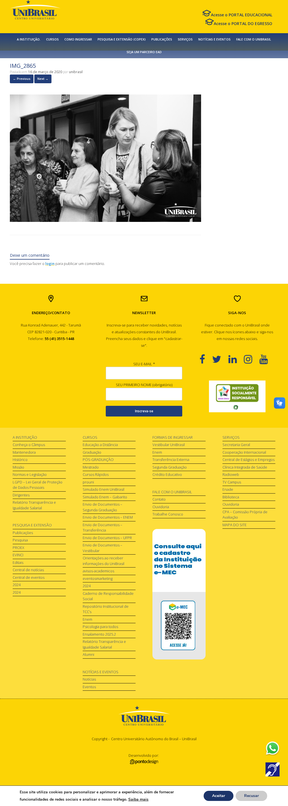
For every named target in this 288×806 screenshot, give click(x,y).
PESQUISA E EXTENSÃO (32, 525)
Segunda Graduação (169, 467)
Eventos (89, 686)
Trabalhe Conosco (167, 514)
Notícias (89, 679)
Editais (18, 562)
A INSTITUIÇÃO (25, 437)
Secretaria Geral (236, 444)
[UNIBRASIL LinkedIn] (236, 359)
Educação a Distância (100, 444)
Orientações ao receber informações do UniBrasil (103, 560)
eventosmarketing (97, 578)
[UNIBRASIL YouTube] (267, 359)
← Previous (21, 78)
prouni (88, 482)
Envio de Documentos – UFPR (107, 537)
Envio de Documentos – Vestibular (102, 547)
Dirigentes (21, 494)
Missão (18, 467)
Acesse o (241, 14)
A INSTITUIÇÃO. (28, 39)
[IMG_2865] (105, 220)
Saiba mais (138, 799)
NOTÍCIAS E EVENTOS (214, 39)
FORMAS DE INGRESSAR (172, 437)
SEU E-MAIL (144, 363)
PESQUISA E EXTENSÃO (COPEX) (122, 39)
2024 (17, 584)
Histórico (20, 459)
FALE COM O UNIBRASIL (253, 39)
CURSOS (52, 39)
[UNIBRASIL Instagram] (251, 359)
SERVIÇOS (185, 39)
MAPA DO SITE (234, 524)
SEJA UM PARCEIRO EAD (144, 52)
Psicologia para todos (100, 626)
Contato (159, 499)
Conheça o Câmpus (29, 444)
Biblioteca (230, 496)
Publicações (23, 532)
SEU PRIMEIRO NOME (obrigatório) (144, 384)
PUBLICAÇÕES (161, 39)
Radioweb (230, 474)
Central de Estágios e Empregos (248, 459)
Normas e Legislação (30, 474)
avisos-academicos (98, 570)
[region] (237, 396)
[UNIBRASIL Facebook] (205, 359)
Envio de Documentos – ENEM (108, 517)
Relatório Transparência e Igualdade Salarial (34, 505)
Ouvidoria (160, 506)
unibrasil (76, 71)
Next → (42, 78)
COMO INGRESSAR (78, 39)
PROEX (18, 547)
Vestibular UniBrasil (168, 444)
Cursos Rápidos (96, 474)
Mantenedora (24, 452)
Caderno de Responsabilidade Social (108, 596)
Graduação (92, 452)
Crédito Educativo (167, 474)
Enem (87, 619)
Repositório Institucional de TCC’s (106, 609)
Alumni (88, 654)
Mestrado (91, 467)
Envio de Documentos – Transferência (102, 527)
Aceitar (218, 795)
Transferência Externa (170, 459)
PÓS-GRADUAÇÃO (98, 459)
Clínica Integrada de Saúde (244, 467)
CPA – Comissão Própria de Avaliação (244, 514)
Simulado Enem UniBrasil (103, 489)
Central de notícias (28, 569)
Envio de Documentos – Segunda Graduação (102, 507)
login (50, 263)
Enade (227, 489)
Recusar (251, 795)
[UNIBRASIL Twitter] (220, 359)
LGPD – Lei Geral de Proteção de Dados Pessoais (37, 484)
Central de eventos (28, 577)
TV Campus (231, 482)
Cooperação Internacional (244, 452)
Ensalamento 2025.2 (99, 634)
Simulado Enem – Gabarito (105, 496)
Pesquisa (20, 539)
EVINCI (18, 554)
